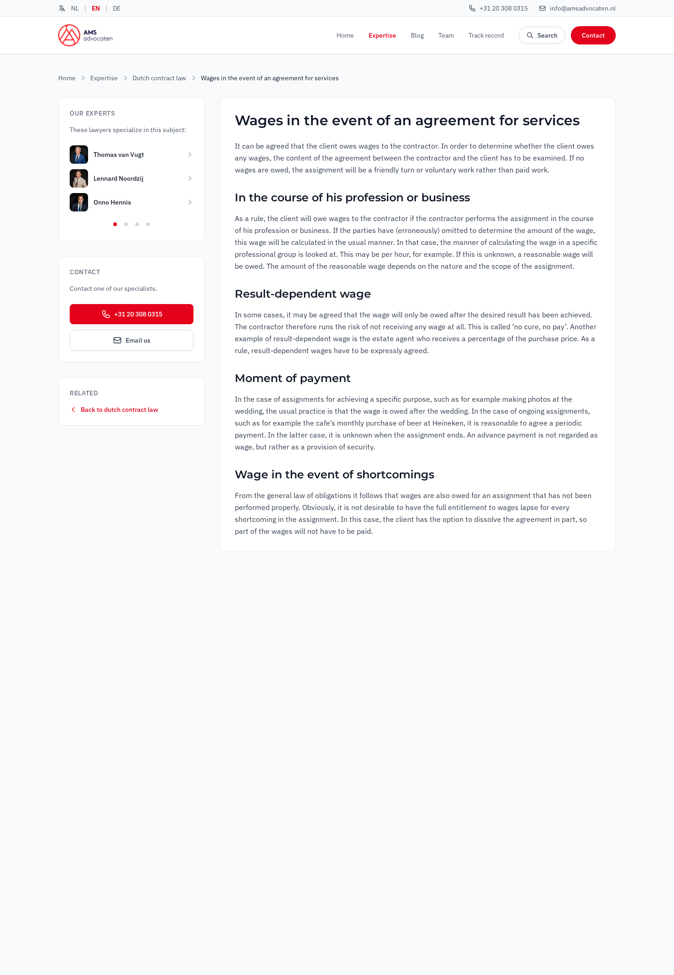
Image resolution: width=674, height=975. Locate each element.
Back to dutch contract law (119, 409)
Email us (138, 340)
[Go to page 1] (115, 224)
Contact (593, 35)
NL (75, 8)
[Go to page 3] (137, 224)
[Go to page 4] (148, 224)
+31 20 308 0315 (138, 314)
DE (117, 8)
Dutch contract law (159, 78)
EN (96, 8)
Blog (417, 35)
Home (345, 35)
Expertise (382, 35)
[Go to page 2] (126, 224)
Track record (486, 35)
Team (446, 35)
